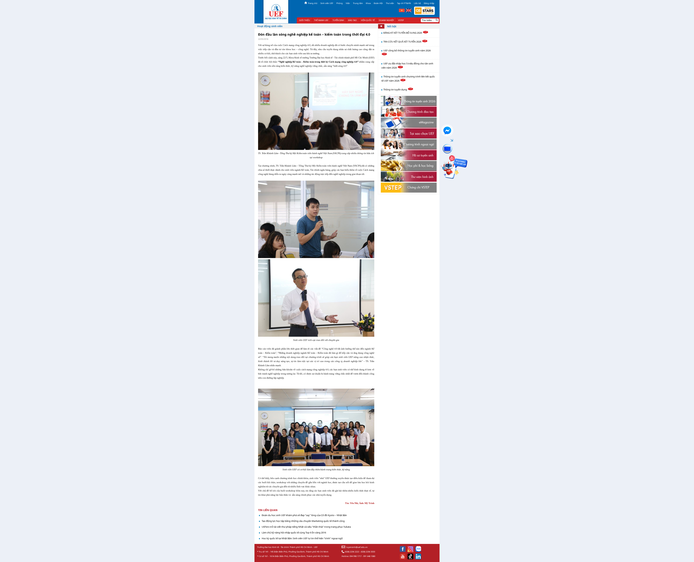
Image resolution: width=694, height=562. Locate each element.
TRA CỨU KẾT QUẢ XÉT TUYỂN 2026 (402, 41)
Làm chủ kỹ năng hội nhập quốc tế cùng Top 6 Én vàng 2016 (294, 532)
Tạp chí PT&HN (404, 3)
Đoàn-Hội (378, 3)
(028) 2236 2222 (352, 551)
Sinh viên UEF (326, 3)
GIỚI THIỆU (304, 20)
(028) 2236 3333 (368, 551)
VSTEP (401, 20)
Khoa (368, 3)
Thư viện (390, 3)
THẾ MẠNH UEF (321, 20)
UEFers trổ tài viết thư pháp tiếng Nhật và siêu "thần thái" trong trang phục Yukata (306, 526)
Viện (348, 3)
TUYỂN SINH (338, 20)
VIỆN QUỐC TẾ (368, 20)
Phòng (339, 3)
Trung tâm (358, 3)
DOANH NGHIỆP (386, 20)
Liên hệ (417, 3)
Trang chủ (312, 3)
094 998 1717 (355, 556)
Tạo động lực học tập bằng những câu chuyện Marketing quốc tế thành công (303, 521)
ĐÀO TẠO (352, 20)
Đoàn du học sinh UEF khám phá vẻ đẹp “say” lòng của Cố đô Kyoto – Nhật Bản (304, 515)
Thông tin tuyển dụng (395, 89)
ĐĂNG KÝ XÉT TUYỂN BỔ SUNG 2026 (403, 32)
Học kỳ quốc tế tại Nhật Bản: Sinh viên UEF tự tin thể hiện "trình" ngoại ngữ (302, 538)
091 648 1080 (369, 556)
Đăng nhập (429, 3)
